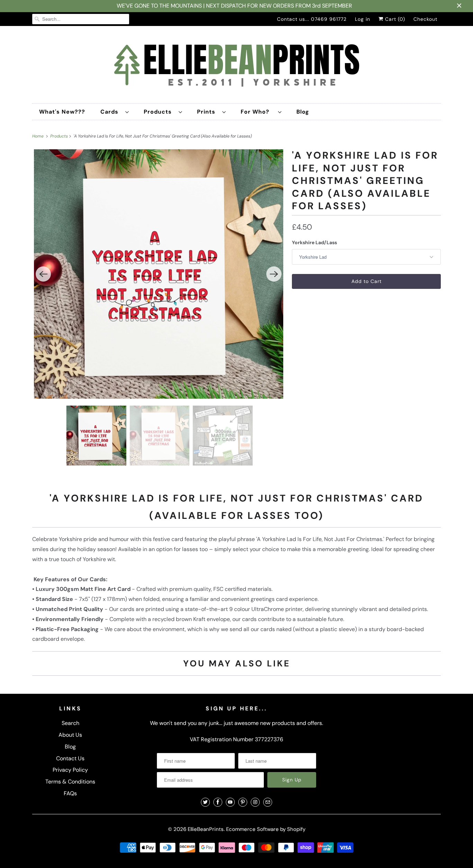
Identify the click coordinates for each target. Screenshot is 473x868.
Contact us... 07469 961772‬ (312, 19)
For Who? (258, 111)
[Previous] (43, 274)
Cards (111, 111)
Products (159, 111)
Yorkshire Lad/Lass (314, 242)
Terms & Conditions (70, 781)
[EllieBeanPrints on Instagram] (255, 802)
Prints (208, 111)
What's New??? (62, 111)
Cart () (394, 19)
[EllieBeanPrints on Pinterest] (242, 802)
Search (70, 723)
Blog (302, 111)
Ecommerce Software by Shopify (265, 829)
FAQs (70, 793)
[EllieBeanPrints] (236, 66)
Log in (362, 19)
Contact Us (70, 758)
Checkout (425, 19)
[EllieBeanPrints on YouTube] (230, 802)
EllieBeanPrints (206, 829)
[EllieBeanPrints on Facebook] (217, 802)
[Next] (274, 274)
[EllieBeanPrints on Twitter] (205, 802)
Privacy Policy (70, 769)
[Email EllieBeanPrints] (267, 802)
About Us (70, 734)
